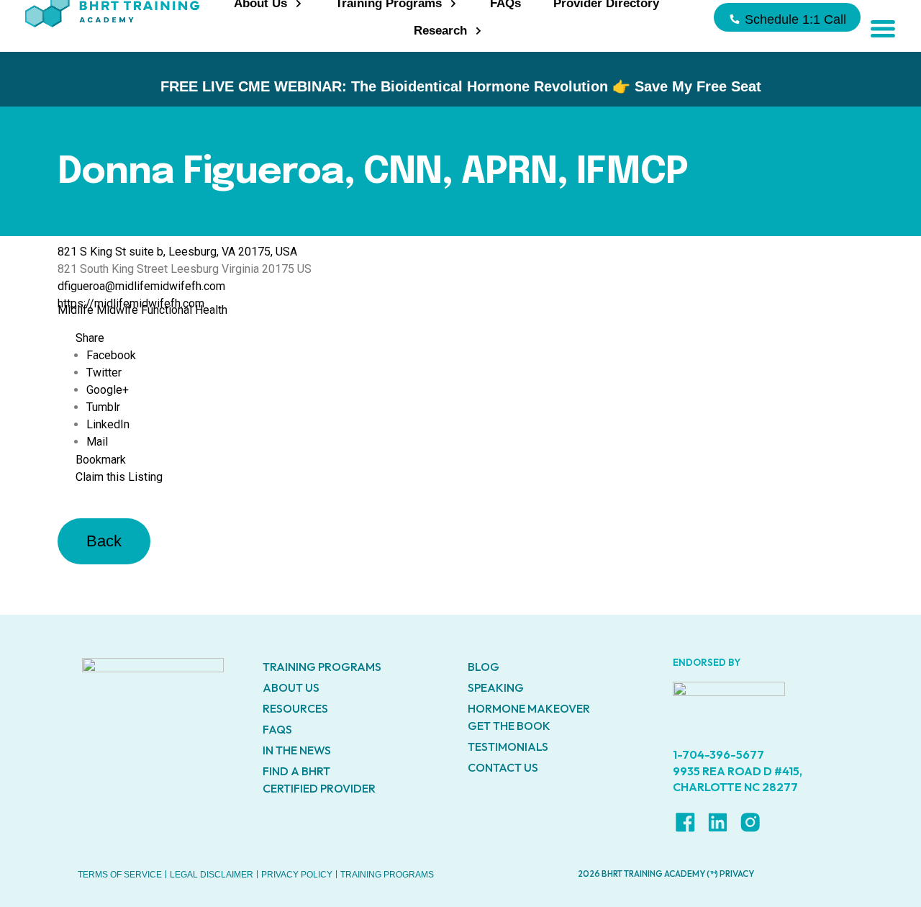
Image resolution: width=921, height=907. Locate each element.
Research (440, 30)
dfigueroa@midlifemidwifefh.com (141, 286)
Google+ (107, 390)
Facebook (111, 355)
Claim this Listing (119, 477)
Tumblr (103, 407)
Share (90, 338)
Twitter (104, 372)
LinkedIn (108, 424)
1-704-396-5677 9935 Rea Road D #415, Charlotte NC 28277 (737, 770)
